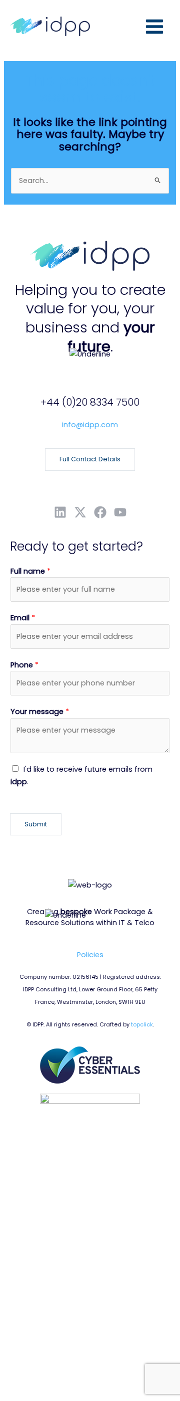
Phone (24, 665)
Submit (35, 824)
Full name (30, 571)
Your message (39, 712)
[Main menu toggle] (154, 26)
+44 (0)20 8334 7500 (90, 402)
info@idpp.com (90, 425)
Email (22, 618)
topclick (142, 1024)
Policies (90, 955)
